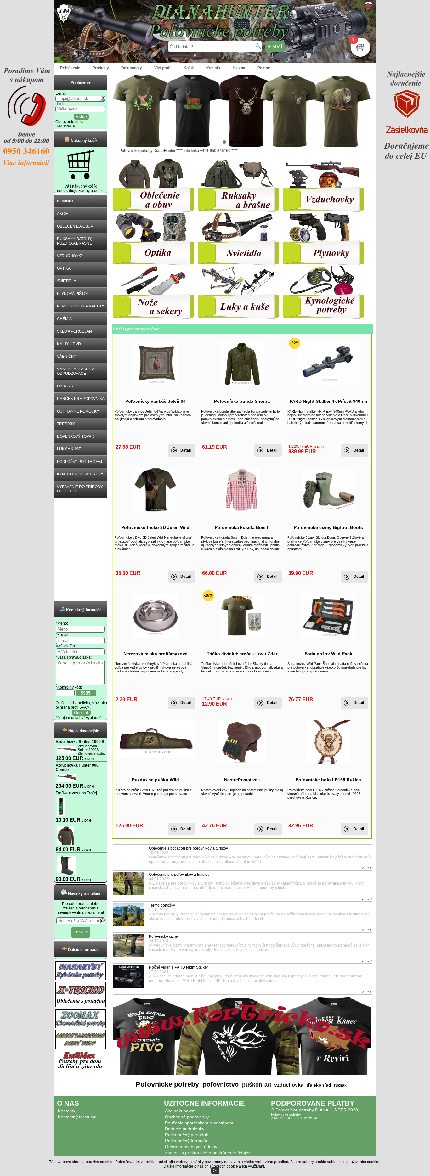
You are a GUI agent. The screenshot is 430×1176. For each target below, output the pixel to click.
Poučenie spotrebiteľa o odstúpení (199, 1122)
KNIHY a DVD (69, 344)
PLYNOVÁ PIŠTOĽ (73, 293)
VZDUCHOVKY (70, 256)
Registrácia (65, 126)
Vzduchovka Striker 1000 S (80, 742)
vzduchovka (288, 1085)
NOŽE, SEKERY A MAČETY (80, 306)
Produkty (101, 68)
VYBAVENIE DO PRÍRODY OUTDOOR (80, 489)
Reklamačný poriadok (186, 1134)
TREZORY (66, 424)
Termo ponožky (162, 905)
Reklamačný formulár (186, 1140)
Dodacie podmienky (184, 1128)
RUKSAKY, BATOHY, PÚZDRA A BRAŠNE (74, 241)
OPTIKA (64, 268)
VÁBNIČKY (66, 356)
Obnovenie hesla (70, 122)
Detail (185, 450)
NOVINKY (65, 201)
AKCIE (62, 213)
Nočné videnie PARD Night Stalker (178, 967)
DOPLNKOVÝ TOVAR (75, 436)
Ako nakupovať (180, 1110)
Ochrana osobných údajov (191, 1146)
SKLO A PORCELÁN (74, 331)
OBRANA (65, 386)
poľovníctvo (220, 1084)
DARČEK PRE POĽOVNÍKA (81, 399)
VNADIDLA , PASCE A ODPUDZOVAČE (75, 371)
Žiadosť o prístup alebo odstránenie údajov (208, 1152)
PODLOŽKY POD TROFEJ (79, 461)
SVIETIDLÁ (66, 281)
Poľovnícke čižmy (164, 936)
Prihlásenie (70, 68)
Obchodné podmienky (187, 1116)
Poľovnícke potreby (167, 1084)
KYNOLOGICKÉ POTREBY (80, 474)
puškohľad (255, 1085)
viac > (367, 868)
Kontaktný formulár (77, 1116)
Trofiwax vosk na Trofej (76, 793)
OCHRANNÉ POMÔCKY (78, 411)
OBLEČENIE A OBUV (75, 226)
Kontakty (66, 1110)
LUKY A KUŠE (69, 449)
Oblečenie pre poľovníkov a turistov (179, 874)
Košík (189, 68)
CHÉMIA (64, 319)
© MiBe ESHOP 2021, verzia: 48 (294, 1118)
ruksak (340, 1085)
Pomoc (263, 68)
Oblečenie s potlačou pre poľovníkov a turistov (188, 848)
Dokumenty (131, 68)
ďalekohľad (318, 1085)
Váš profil (162, 68)
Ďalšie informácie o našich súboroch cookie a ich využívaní (213, 1166)
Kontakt (213, 68)
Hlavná (239, 68)
